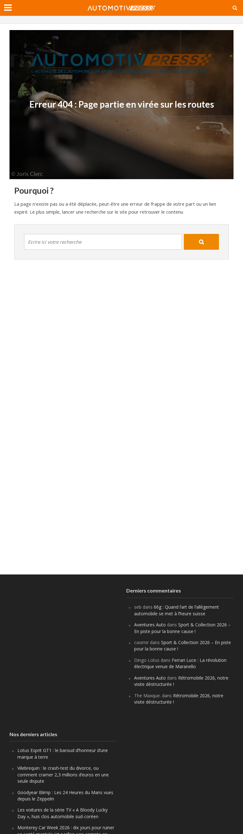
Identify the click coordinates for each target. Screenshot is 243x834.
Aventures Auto (150, 625)
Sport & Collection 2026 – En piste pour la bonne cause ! (182, 628)
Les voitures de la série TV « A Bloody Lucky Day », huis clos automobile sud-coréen (62, 813)
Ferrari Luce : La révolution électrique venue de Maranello (180, 663)
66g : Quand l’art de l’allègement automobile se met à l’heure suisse (176, 610)
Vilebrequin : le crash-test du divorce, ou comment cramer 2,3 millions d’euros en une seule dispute (63, 774)
